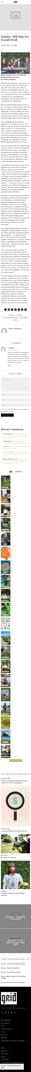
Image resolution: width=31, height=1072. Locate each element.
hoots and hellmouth (10, 317)
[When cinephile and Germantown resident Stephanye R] (5, 510)
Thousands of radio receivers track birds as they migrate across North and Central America (16, 436)
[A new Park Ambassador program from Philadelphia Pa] (5, 581)
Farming (19, 33)
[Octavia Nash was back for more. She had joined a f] (5, 680)
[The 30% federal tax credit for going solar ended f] (5, 524)
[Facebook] (5, 309)
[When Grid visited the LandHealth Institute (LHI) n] (5, 751)
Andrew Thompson (6, 45)
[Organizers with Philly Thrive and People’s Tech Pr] (5, 496)
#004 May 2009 (5, 33)
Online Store (5, 1054)
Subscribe (4, 1038)
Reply (9, 365)
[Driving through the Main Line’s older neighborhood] (5, 652)
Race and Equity (6, 1020)
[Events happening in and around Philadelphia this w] (5, 553)
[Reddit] (22, 309)
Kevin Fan (6, 452)
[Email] (25, 309)
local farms (24, 317)
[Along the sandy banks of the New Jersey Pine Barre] (5, 482)
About (3, 1048)
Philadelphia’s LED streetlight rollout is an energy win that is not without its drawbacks (16, 454)
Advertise (4, 1035)
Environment (5, 1023)
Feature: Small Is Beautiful (10, 968)
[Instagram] (8, 1013)
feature (19, 315)
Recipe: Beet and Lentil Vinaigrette (13, 982)
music (15, 320)
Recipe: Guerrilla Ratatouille (11, 972)
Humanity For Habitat (8, 857)
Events (3, 1032)
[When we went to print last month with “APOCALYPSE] (5, 538)
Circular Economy (6, 1029)
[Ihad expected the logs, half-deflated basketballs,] (5, 708)
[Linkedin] (15, 309)
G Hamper (11, 348)
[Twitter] (9, 309)
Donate (3, 1057)
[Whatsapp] (19, 309)
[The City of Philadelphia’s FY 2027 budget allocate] (5, 567)
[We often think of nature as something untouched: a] (5, 694)
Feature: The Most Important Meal (13, 964)
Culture (13, 33)
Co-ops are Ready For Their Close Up (14, 831)
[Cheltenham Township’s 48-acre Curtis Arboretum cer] (5, 595)
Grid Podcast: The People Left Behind (12, 1041)
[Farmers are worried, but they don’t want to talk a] (5, 737)
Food (25, 33)
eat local (12, 315)
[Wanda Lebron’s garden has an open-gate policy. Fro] (5, 666)
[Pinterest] (12, 309)
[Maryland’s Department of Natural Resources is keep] (5, 609)
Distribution (5, 1060)
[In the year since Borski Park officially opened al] (5, 638)
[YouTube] (11, 1013)
